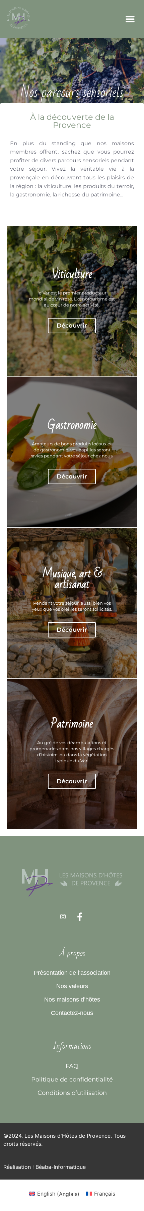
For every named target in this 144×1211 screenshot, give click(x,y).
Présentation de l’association (72, 972)
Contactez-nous (72, 1013)
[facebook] (79, 919)
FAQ (72, 1066)
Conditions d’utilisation (72, 1093)
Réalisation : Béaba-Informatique (44, 1166)
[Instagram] (63, 920)
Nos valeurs (72, 986)
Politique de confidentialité (72, 1079)
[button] (130, 19)
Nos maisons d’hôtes (72, 999)
